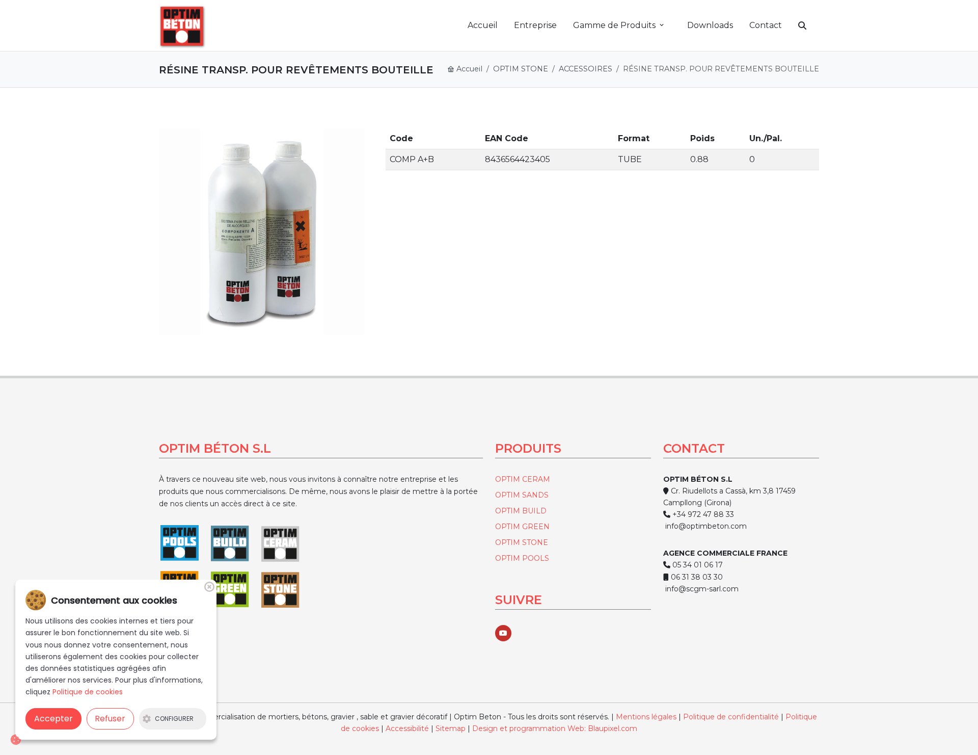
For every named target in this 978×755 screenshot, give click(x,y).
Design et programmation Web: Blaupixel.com (554, 728)
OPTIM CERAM (522, 479)
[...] (262, 231)
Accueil (468, 68)
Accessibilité (407, 728)
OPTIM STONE (520, 68)
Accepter (53, 718)
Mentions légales (646, 716)
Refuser (110, 718)
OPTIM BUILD (521, 510)
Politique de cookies (87, 692)
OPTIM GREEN (522, 526)
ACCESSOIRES (585, 68)
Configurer (174, 718)
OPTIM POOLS (522, 558)
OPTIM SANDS (522, 495)
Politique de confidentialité (731, 716)
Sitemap (452, 728)
